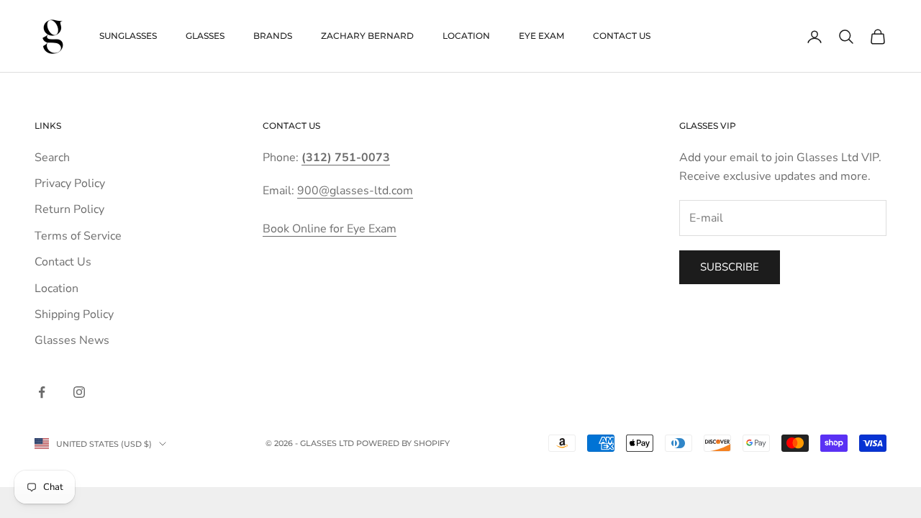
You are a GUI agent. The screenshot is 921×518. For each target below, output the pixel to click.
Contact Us (621, 35)
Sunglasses (128, 35)
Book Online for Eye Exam (329, 229)
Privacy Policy (70, 183)
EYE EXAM (541, 35)
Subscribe (729, 267)
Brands (272, 35)
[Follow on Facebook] (42, 392)
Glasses (205, 35)
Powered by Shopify (403, 443)
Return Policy (69, 209)
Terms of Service (78, 236)
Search (52, 157)
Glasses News (72, 340)
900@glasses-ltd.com (355, 191)
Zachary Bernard (367, 35)
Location (466, 35)
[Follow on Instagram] (79, 392)
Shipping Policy (74, 314)
